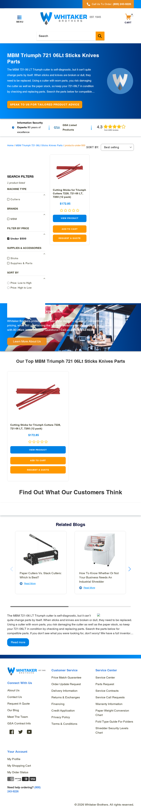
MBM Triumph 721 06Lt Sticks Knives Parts (39, 145)
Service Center (105, 677)
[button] (129, 569)
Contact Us (14, 697)
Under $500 (18, 238)
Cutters (15, 199)
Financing (57, 704)
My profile (13, 759)
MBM (13, 218)
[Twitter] (20, 732)
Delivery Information (64, 690)
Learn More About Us (27, 341)
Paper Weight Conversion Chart (112, 713)
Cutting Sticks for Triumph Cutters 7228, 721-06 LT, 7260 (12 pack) (69, 193)
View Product (69, 218)
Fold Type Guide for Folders (114, 721)
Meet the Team (17, 717)
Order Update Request (66, 684)
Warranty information (108, 704)
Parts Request (104, 684)
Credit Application (63, 710)
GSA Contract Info (19, 723)
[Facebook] (11, 732)
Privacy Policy (60, 717)
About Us (13, 690)
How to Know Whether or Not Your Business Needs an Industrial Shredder (99, 577)
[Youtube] (29, 732)
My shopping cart (19, 765)
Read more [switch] (18, 642)
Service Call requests (110, 697)
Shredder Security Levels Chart (111, 730)
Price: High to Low (21, 287)
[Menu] (19, 18)
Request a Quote (18, 703)
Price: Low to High (21, 282)
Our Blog (13, 710)
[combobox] (70, 36)
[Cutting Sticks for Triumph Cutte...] (69, 172)
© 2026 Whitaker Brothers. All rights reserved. (104, 804)
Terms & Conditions (64, 724)
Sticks (14, 258)
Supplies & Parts (21, 263)
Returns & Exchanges (65, 697)
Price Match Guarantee (66, 677)
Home (10, 145)
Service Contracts (107, 690)
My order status (17, 772)
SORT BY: (92, 147)
